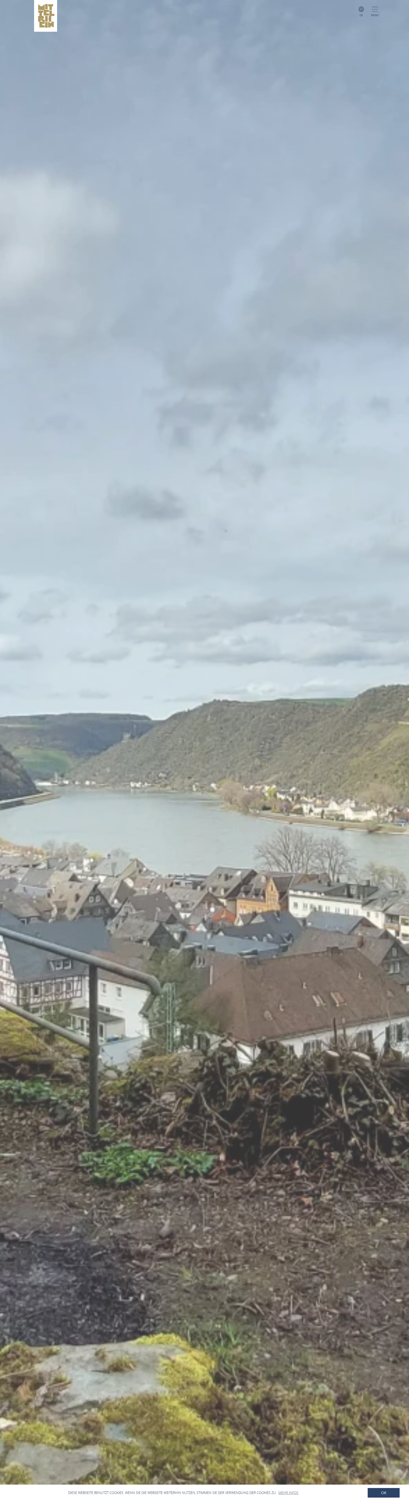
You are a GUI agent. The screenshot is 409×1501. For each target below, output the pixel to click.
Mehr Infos (288, 1492)
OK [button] (383, 1492)
